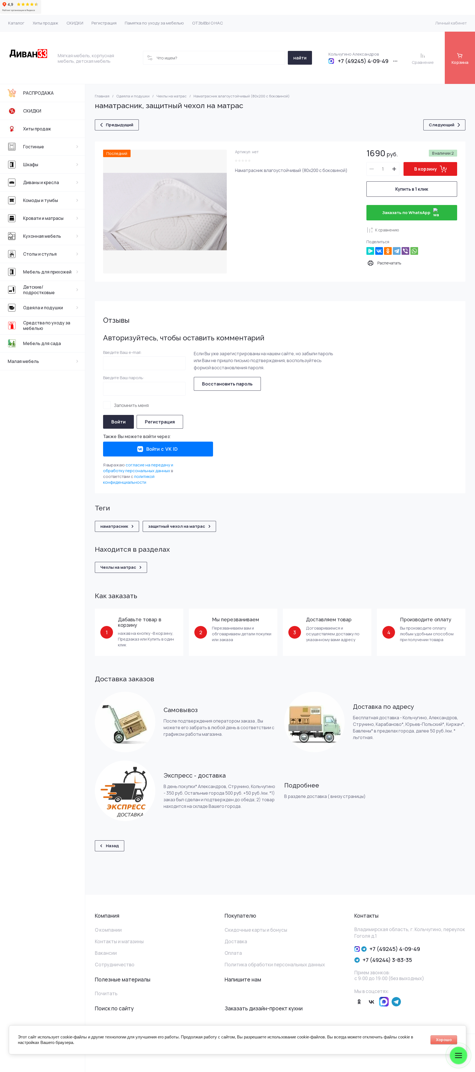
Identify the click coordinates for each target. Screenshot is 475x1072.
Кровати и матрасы (43, 218)
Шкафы (30, 165)
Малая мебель (23, 361)
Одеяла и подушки (43, 308)
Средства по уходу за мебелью (46, 325)
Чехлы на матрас (171, 96)
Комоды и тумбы (40, 200)
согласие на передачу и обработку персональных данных (138, 468)
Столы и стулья (40, 254)
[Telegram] (397, 251)
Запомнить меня (131, 405)
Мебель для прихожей (47, 272)
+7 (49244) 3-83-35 (387, 959)
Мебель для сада (42, 343)
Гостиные (33, 147)
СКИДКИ (32, 111)
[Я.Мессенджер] (370, 251)
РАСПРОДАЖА (38, 93)
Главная (102, 96)
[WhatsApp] (414, 251)
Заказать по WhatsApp (406, 212)
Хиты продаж (37, 129)
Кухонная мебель (42, 236)
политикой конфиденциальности (128, 479)
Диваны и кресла (41, 182)
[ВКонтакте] (379, 251)
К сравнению (387, 230)
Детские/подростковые (39, 290)
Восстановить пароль (227, 384)
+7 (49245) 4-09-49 (363, 61)
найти (299, 58)
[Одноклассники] (388, 251)
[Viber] (405, 251)
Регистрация (160, 422)
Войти (118, 422)
